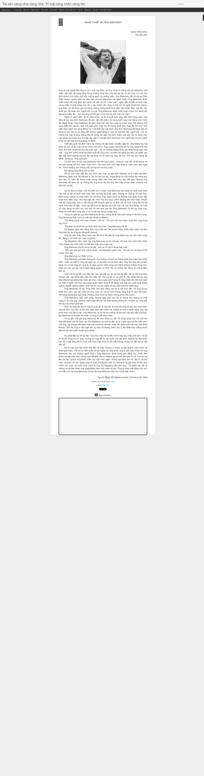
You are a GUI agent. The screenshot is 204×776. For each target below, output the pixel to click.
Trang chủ (18, 9)
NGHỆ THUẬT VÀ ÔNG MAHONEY (102, 22)
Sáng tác (87, 9)
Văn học (26, 9)
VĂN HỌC (106, 385)
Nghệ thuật (35, 9)
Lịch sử (95, 9)
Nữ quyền (44, 9)
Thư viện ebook (105, 9)
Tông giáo (53, 9)
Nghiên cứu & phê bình (67, 9)
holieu (112, 381)
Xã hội (80, 9)
